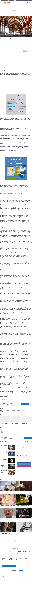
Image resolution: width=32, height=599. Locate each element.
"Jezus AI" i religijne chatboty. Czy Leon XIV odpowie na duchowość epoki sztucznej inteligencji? (24, 519)
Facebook (28, 0)
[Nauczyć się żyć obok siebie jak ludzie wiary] (27, 419)
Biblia (1, 0)
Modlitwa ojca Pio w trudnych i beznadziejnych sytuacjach (3, 465)
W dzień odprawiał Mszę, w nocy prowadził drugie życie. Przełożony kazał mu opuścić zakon (4, 452)
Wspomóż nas (26, 403)
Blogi (12, 0)
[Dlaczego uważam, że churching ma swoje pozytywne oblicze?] (8, 486)
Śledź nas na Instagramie (22, 465)
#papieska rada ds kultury (16, 410)
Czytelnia (11, 553)
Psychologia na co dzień (19, 558)
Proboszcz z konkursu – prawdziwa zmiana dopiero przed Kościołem (8, 506)
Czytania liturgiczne (18, 557)
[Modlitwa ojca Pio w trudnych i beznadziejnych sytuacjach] (11, 466)
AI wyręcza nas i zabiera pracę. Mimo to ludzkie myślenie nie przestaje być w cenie (7, 533)
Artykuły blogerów (4, 558)
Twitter (27, 565)
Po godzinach (18, 551)
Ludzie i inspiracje (25, 558)
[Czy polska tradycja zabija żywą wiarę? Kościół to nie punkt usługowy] (8, 513)
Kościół (3, 553)
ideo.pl (17, 576)
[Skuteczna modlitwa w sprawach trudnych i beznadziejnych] (11, 447)
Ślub (2, 559)
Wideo (24, 553)
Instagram (31, 0)
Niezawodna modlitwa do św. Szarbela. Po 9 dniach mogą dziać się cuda (4, 459)
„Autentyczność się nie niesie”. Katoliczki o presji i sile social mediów (4, 471)
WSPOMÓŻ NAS (21, 570)
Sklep (17, 0)
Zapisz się (9, 566)
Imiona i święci (11, 559)
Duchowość (10, 557)
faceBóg (15, 0)
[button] (27, 2)
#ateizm (1, 410)
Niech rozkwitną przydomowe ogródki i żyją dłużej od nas (23, 506)
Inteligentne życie (26, 551)
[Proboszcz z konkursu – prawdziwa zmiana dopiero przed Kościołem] (8, 499)
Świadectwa (10, 558)
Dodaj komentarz (27, 438)
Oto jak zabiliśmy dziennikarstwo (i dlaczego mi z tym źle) (23, 492)
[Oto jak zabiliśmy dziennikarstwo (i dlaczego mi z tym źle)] (24, 486)
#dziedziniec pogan (7, 410)
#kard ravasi (23, 410)
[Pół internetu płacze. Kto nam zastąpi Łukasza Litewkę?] (24, 527)
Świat (3, 551)
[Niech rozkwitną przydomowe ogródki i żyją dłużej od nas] (24, 499)
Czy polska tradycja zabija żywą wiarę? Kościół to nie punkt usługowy (8, 519)
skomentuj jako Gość (6, 437)
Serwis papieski (4, 557)
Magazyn (4, 0)
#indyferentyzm (3, 411)
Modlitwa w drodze (8, 0)
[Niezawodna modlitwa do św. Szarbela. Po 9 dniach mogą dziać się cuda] (11, 460)
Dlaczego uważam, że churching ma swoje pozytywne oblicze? (8, 492)
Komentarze (3, 35)
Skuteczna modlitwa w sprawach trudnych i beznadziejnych (4, 446)
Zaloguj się (1, 437)
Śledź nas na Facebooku (22, 462)
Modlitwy (17, 559)
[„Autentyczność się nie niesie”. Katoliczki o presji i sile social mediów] (11, 472)
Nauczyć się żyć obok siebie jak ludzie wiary (26, 423)
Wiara (11, 2)
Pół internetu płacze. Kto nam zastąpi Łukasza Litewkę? (23, 533)
